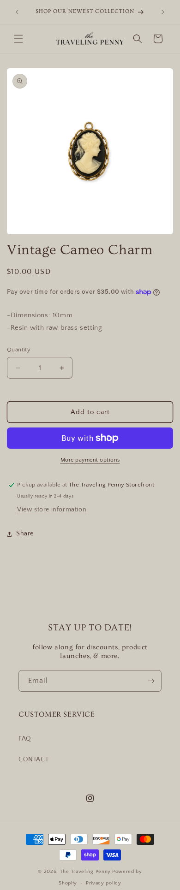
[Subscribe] (151, 681)
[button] (18, 39)
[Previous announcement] (17, 12)
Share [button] (25, 533)
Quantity (18, 349)
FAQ (24, 738)
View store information (51, 509)
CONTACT (33, 759)
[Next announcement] (163, 12)
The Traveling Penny (85, 871)
